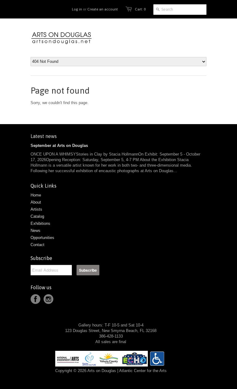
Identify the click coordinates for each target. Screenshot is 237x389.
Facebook (35, 299)
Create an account (102, 9)
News (35, 230)
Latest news (44, 136)
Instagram (48, 299)
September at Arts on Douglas (59, 145)
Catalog (37, 216)
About (36, 202)
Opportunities (42, 237)
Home (36, 195)
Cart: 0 (140, 9)
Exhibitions (40, 223)
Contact (37, 244)
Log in (77, 9)
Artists (36, 209)
